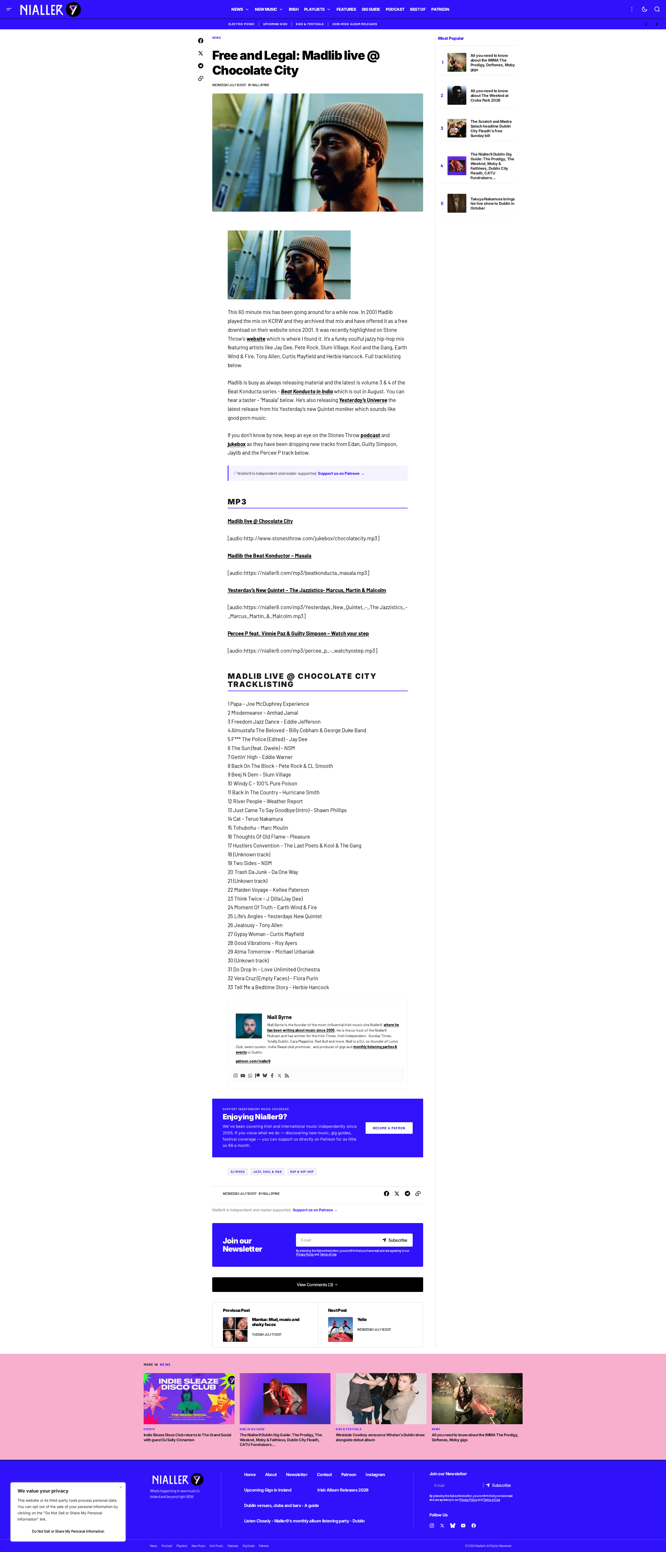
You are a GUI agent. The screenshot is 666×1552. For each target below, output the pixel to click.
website (256, 338)
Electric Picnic (241, 24)
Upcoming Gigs (275, 24)
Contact (324, 1474)
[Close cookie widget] (120, 1487)
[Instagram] (235, 1075)
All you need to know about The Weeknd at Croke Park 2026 (489, 95)
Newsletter (296, 1474)
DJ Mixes (238, 1171)
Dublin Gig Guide (252, 1429)
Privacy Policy (305, 1254)
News (216, 37)
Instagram (375, 1474)
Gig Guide (249, 1546)
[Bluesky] (264, 1075)
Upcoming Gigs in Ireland (268, 1490)
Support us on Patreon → (341, 473)
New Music (198, 1546)
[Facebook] (272, 1075)
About (271, 1474)
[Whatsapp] (250, 1075)
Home (250, 1474)
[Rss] (286, 1075)
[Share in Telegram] (200, 66)
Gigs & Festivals (310, 24)
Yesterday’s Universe (363, 400)
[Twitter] (279, 1075)
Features (232, 1546)
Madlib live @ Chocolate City (260, 521)
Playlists (181, 1546)
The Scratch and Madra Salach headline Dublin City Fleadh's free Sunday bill (491, 128)
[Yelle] (370, 1325)
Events (149, 1429)
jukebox (237, 444)
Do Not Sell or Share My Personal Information (68, 1531)
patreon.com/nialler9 (253, 1061)
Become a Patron (389, 1128)
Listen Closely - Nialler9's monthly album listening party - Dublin (304, 1520)
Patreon (348, 1474)
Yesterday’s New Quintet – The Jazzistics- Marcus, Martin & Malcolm (307, 590)
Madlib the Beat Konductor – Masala (269, 555)
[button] (9, 9)
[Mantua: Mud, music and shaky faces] (265, 1325)
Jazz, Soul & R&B (267, 1171)
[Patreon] (257, 1075)
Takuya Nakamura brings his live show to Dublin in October (493, 203)
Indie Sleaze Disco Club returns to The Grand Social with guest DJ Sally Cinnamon (187, 1437)
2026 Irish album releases (354, 24)
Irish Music (216, 1546)
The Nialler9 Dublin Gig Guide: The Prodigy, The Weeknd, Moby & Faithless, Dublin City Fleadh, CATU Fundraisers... (492, 166)
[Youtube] (242, 1075)
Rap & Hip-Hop (302, 1171)
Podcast (166, 1546)
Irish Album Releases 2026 (342, 1490)
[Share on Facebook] (200, 41)
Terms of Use (328, 1254)
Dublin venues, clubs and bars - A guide (281, 1505)
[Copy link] (200, 78)
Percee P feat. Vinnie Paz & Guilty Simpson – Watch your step (298, 633)
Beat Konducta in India (307, 391)
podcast (370, 435)
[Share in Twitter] (200, 53)
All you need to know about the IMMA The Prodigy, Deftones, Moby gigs (493, 62)
